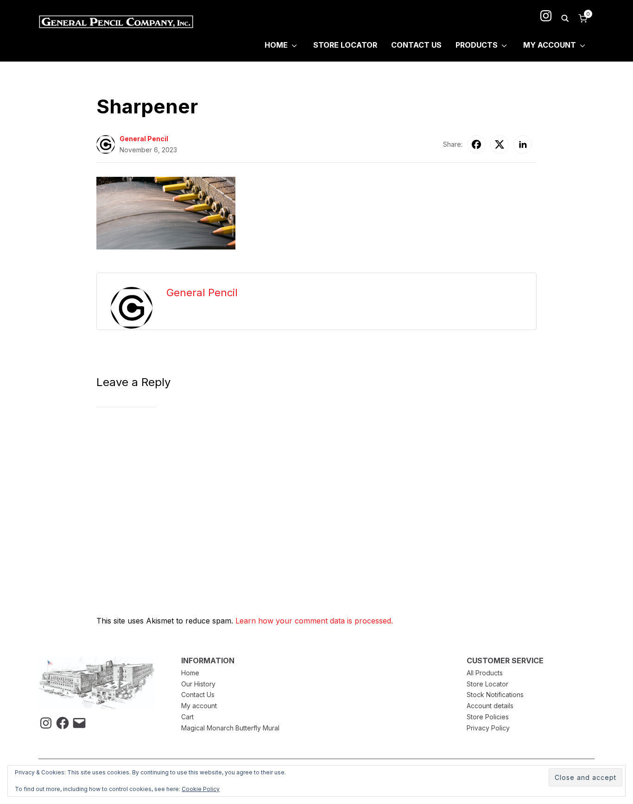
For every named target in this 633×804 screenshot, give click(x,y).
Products (477, 45)
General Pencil (144, 139)
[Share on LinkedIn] (522, 144)
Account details (490, 706)
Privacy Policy (488, 728)
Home (276, 45)
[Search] (565, 17)
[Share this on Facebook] (476, 144)
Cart (187, 717)
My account (199, 706)
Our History (198, 684)
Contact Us (416, 45)
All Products (485, 673)
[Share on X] (499, 144)
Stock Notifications (495, 694)
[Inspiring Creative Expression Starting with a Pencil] (96, 662)
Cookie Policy (201, 788)
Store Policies (488, 717)
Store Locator (345, 45)
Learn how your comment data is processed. (314, 620)
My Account (549, 45)
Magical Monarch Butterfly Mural (230, 728)
